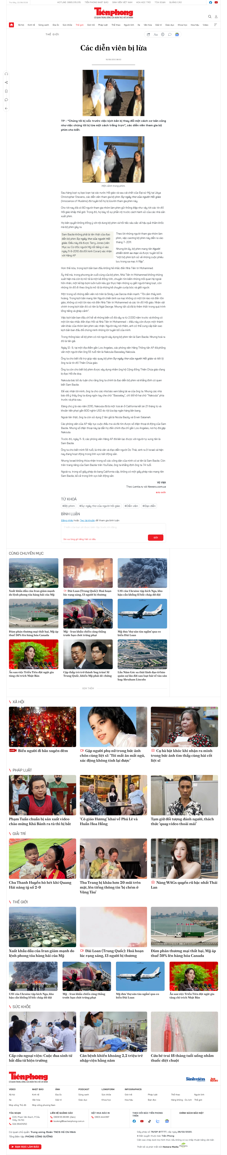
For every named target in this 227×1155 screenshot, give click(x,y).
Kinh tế (31, 24)
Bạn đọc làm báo (27, 1146)
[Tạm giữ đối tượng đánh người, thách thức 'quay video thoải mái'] (184, 795)
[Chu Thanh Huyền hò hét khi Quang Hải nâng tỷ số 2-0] (42, 859)
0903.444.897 (102, 1117)
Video (205, 24)
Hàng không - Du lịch (181, 1099)
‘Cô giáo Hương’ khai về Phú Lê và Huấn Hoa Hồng (109, 821)
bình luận (170, 34)
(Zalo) (73, 1117)
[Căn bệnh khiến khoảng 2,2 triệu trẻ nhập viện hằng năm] (113, 1032)
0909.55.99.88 (61, 1117)
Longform (108, 1089)
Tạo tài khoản (87, 520)
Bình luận (6, 100)
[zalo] (160, 1121)
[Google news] (168, 1121)
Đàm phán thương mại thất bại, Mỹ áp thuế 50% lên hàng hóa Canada (33, 633)
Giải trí (158, 24)
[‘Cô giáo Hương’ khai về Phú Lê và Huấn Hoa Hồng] (113, 795)
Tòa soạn (160, 2)
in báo (163, 34)
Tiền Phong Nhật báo (96, 2)
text (156, 34)
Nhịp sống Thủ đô (17, 1105)
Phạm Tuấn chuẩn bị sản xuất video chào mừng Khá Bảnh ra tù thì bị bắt (40, 821)
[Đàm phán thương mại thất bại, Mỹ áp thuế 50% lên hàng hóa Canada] (33, 613)
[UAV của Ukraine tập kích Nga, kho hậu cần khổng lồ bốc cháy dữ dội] (142, 573)
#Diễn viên (131, 506)
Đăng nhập (67, 520)
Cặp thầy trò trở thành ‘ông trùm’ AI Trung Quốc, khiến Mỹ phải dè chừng (87, 673)
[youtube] (216, 2)
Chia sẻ (6, 82)
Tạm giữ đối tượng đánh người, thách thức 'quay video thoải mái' (182, 821)
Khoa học (182, 24)
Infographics (133, 1089)
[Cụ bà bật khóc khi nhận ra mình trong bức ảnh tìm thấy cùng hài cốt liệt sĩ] (184, 727)
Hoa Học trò (143, 2)
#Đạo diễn (149, 506)
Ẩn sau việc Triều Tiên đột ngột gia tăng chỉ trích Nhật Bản (31, 673)
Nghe (6, 74)
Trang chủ (11, 24)
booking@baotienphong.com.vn (69, 1121)
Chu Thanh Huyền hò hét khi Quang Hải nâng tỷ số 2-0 (40, 885)
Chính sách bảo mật (191, 1113)
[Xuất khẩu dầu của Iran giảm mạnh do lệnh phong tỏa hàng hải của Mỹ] (33, 573)
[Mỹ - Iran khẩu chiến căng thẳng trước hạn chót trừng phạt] (88, 613)
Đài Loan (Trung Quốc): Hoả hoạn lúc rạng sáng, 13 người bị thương (87, 592)
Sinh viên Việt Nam (122, 2)
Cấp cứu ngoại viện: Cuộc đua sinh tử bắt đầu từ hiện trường (40, 1058)
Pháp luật (103, 24)
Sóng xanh (43, 24)
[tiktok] (151, 1121)
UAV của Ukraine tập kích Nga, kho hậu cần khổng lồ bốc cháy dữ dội (140, 592)
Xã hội (21, 24)
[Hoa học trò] (214, 1080)
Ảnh (57, 1089)
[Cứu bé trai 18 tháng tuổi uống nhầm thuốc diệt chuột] (184, 1032)
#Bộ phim (68, 506)
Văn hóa (148, 24)
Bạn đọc (152, 1099)
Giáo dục (169, 24)
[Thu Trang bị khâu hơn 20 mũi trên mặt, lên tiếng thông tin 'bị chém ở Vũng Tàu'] (113, 859)
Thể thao (115, 24)
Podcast (83, 1089)
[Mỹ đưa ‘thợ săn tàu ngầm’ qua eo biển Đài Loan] (142, 613)
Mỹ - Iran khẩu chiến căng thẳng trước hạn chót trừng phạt (84, 633)
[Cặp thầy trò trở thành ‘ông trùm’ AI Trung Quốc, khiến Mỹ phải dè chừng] (88, 654)
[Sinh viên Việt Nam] (195, 1080)
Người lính (129, 24)
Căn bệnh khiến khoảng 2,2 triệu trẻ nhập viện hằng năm (111, 1058)
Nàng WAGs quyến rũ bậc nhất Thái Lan (184, 885)
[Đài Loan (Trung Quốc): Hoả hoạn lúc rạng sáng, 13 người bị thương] (88, 573)
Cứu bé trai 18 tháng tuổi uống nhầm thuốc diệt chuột (182, 1058)
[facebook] (210, 2)
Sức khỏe (67, 24)
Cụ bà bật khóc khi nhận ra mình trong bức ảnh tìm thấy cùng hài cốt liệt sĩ (181, 755)
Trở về (6, 108)
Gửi (156, 537)
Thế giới (80, 24)
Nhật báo (38, 1089)
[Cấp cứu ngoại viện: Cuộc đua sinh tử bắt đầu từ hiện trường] (42, 1032)
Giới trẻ (91, 24)
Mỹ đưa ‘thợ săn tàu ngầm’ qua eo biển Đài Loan (139, 633)
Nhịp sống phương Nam (43, 1105)
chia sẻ (148, 34)
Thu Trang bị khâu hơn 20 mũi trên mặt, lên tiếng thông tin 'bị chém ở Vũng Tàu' (110, 887)
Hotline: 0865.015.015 (69, 2)
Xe (139, 24)
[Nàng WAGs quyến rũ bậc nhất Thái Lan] (184, 859)
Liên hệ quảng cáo (61, 1113)
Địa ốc (56, 24)
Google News (177, 34)
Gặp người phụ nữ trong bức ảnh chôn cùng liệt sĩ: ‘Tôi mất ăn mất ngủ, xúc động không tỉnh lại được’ (112, 755)
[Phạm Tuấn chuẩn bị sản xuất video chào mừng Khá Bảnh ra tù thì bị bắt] (42, 795)
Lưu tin (6, 91)
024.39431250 (19, 1124)
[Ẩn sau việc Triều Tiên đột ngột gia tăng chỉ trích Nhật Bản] (33, 654)
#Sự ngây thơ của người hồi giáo (99, 506)
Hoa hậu (195, 24)
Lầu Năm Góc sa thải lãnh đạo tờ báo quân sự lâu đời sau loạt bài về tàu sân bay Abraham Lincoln (142, 675)
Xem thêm (215, 24)
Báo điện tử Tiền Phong (113, 13)
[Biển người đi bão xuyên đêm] (42, 727)
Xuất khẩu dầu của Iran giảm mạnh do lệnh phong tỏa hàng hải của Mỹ (32, 592)
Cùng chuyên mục (26, 553)
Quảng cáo (175, 2)
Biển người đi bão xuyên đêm (42, 750)
